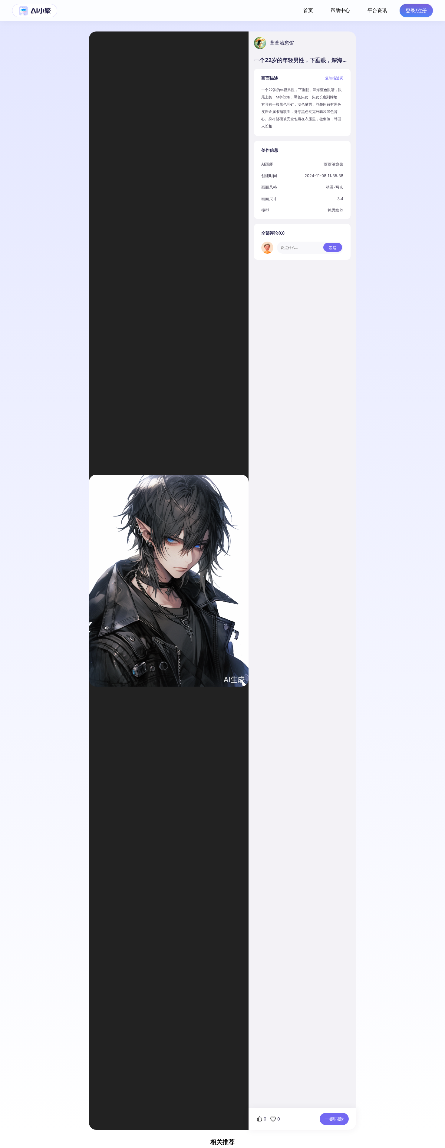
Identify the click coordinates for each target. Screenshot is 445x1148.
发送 (333, 247)
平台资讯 (377, 10)
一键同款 (334, 1119)
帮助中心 (340, 10)
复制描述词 (334, 78)
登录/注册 (416, 11)
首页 (308, 10)
